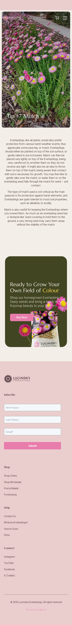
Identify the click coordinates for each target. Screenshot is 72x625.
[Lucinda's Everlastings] (17, 379)
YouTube (9, 563)
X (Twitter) (9, 575)
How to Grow (11, 529)
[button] (65, 18)
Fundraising (10, 494)
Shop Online (10, 475)
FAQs (7, 535)
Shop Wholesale (12, 482)
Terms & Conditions (36, 609)
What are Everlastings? (16, 522)
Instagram (9, 556)
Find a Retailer (11, 488)
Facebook (9, 569)
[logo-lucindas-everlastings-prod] (12, 18)
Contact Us (10, 516)
